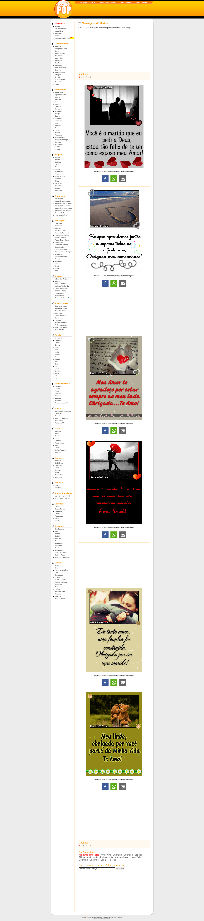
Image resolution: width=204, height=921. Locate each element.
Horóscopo (59, 575)
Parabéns (58, 400)
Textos (57, 268)
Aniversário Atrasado (62, 201)
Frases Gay (59, 242)
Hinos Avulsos (60, 247)
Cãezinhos (58, 436)
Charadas (58, 413)
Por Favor (58, 82)
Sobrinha (58, 369)
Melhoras (58, 125)
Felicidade (58, 121)
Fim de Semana (60, 28)
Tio (56, 378)
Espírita (57, 169)
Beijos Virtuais (60, 53)
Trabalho (58, 594)
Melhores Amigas (61, 291)
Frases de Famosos (62, 235)
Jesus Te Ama (60, 176)
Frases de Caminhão (62, 233)
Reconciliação (60, 137)
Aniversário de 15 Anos (63, 203)
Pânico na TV (59, 423)
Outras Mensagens (61, 256)
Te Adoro (58, 147)
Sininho (57, 548)
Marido (57, 359)
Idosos (57, 577)
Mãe (56, 357)
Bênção (57, 157)
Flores (57, 438)
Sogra (57, 373)
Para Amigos (59, 295)
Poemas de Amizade (62, 298)
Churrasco (58, 511)
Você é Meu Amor (61, 325)
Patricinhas (59, 475)
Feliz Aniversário (61, 215)
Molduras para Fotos (89, 855)
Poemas (58, 259)
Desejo (57, 113)
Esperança (58, 118)
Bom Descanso (60, 67)
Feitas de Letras (60, 230)
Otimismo (58, 254)
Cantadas (58, 313)
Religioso (58, 186)
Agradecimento (60, 95)
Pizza (57, 518)
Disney (57, 534)
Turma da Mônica (61, 552)
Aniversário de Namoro (63, 210)
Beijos (57, 51)
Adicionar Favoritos (108, 2)
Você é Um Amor (61, 327)
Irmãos (57, 354)
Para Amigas (59, 293)
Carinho (58, 104)
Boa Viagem (59, 65)
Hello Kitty (58, 538)
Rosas (57, 445)
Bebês (57, 433)
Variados (58, 596)
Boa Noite (58, 56)
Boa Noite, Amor (61, 306)
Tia (56, 376)
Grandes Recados (61, 245)
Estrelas (58, 470)
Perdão (57, 132)
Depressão (58, 109)
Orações (58, 178)
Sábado (57, 26)
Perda (57, 130)
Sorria (57, 266)
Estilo (57, 468)
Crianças (58, 228)
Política (57, 589)
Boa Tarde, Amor (61, 308)
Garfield (58, 536)
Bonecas (58, 460)
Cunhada (58, 340)
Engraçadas (59, 420)
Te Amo (57, 149)
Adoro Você (59, 92)
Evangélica (59, 171)
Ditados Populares (61, 418)
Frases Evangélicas (62, 240)
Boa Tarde (58, 63)
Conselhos (59, 223)
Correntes (58, 226)
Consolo (58, 106)
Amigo (57, 281)
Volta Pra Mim (60, 330)
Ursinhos (58, 452)
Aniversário (59, 31)
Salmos (57, 188)
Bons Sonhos (60, 72)
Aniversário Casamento (63, 208)
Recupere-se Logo (61, 140)
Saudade (58, 142)
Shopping (58, 477)
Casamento (59, 386)
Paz (56, 128)
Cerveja (57, 506)
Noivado (58, 398)
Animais (58, 431)
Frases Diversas (60, 237)
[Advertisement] (114, 50)
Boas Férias (59, 58)
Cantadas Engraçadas (63, 411)
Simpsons (58, 545)
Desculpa (58, 111)
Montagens (126, 2)
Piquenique (59, 516)
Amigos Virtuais (60, 284)
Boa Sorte (58, 60)
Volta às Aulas (60, 598)
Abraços (58, 46)
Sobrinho (58, 371)
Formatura (58, 393)
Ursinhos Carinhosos (62, 557)
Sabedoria (58, 261)
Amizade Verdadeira (62, 286)
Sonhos (57, 263)
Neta (56, 361)
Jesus (57, 174)
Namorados (59, 318)
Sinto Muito (59, 144)
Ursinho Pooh (60, 555)
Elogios (57, 116)
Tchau (57, 84)
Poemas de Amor (61, 322)
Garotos (58, 488)
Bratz (57, 531)
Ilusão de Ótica (60, 580)
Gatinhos (58, 440)
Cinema (57, 513)
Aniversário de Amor (62, 206)
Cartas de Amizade (61, 288)
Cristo (57, 164)
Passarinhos (59, 443)
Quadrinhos (59, 543)
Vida (56, 271)
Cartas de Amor (60, 315)
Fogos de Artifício (61, 570)
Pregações (58, 183)
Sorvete (57, 521)
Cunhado (58, 342)
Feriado (57, 389)
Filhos (57, 347)
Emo (56, 568)
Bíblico (57, 160)
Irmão (57, 352)
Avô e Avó (58, 338)
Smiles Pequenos (61, 450)
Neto (56, 364)
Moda (57, 472)
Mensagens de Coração (63, 252)
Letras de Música (61, 249)
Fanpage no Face (87, 2)
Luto (56, 123)
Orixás (57, 181)
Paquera (58, 320)
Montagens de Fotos (62, 38)
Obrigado (58, 75)
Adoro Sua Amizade (62, 279)
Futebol (57, 485)
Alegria (57, 97)
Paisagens (58, 584)
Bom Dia (58, 70)
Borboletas (59, 463)
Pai (56, 366)
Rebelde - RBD (60, 591)
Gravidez (58, 396)
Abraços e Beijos (61, 49)
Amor (57, 36)
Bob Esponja (59, 529)
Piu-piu (57, 541)
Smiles (57, 448)
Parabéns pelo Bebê (62, 403)
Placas (57, 587)
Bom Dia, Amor (60, 311)
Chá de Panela (60, 509)
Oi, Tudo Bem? (60, 79)
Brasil (57, 565)
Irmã (56, 350)
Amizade (58, 33)
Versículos (58, 190)
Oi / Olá (57, 77)
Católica (58, 162)
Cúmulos (58, 416)
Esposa (57, 345)
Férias (57, 391)
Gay (56, 572)
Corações (58, 465)
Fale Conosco (141, 2)
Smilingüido (59, 550)
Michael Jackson (61, 582)
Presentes (58, 135)
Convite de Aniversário (63, 213)
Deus (56, 167)
